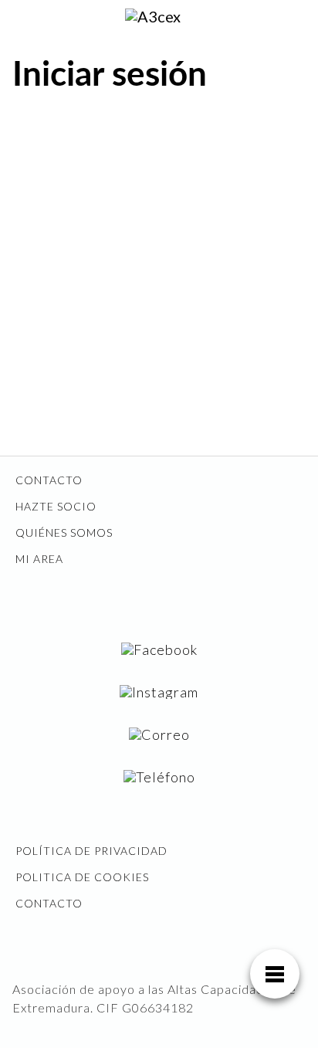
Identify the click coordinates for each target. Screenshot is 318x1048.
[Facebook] (159, 649)
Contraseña (47, 222)
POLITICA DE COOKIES (82, 877)
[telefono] (159, 776)
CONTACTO (49, 480)
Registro (235, 334)
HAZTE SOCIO (55, 506)
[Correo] (159, 734)
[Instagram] (159, 691)
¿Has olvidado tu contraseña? (159, 379)
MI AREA (39, 558)
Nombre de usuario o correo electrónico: (123, 152)
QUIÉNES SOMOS (64, 532)
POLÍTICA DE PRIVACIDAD (91, 850)
